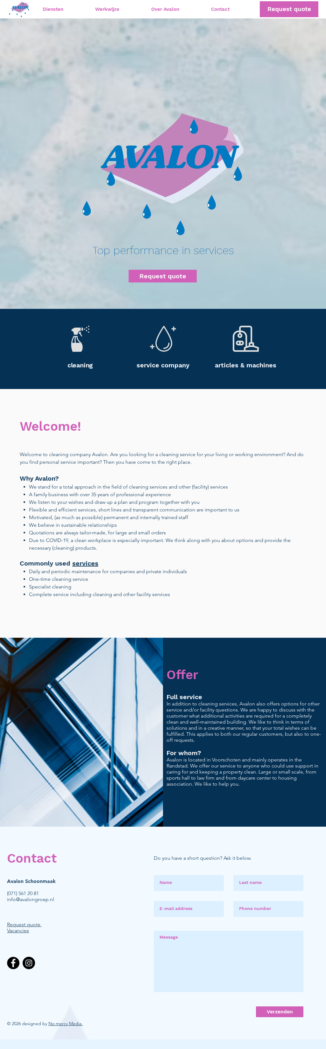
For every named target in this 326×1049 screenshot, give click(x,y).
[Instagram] (29, 963)
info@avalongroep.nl (30, 899)
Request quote (23, 924)
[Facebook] (13, 963)
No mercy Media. (65, 1023)
